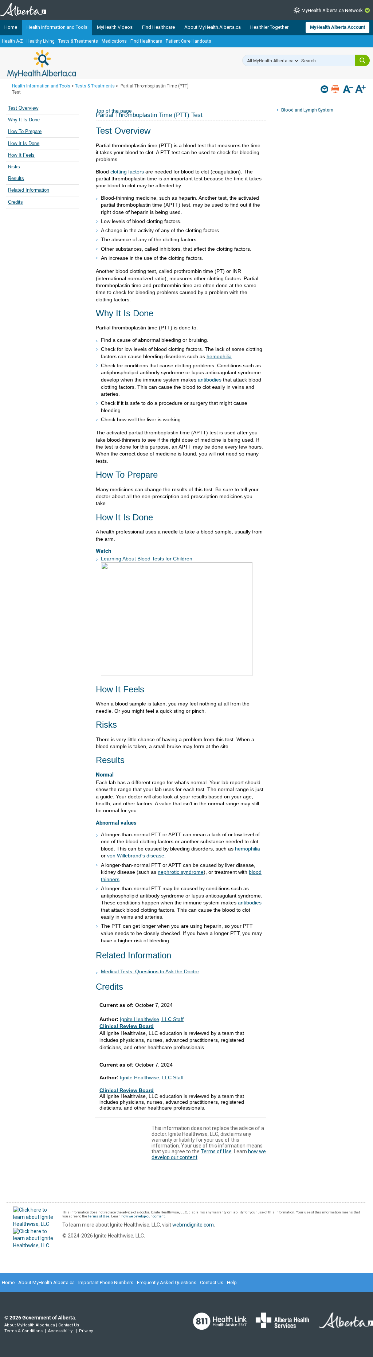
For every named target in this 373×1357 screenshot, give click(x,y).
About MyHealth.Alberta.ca (212, 27)
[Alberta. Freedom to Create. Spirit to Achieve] (341, 1324)
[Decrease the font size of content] (348, 89)
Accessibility (60, 1331)
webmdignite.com (193, 1225)
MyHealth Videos (115, 27)
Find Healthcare (158, 27)
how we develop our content (143, 1216)
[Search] (362, 60)
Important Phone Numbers (105, 1282)
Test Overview (23, 108)
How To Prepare (25, 131)
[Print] (336, 89)
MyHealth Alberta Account (337, 27)
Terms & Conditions (23, 1331)
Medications (114, 41)
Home (10, 27)
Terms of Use (216, 1151)
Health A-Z (12, 41)
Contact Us (211, 1282)
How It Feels (21, 155)
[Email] (325, 89)
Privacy (86, 1331)
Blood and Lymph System (307, 110)
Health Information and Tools (57, 27)
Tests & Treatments (78, 41)
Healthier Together (269, 27)
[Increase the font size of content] (360, 89)
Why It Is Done (24, 119)
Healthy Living (41, 41)
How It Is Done (23, 143)
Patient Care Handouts (188, 41)
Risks (14, 166)
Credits (15, 202)
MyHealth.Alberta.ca (41, 64)
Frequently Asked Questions (166, 1282)
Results (16, 178)
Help (232, 1282)
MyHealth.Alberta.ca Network (332, 10)
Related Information (28, 190)
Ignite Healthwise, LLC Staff (152, 1077)
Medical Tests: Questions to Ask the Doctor (150, 971)
